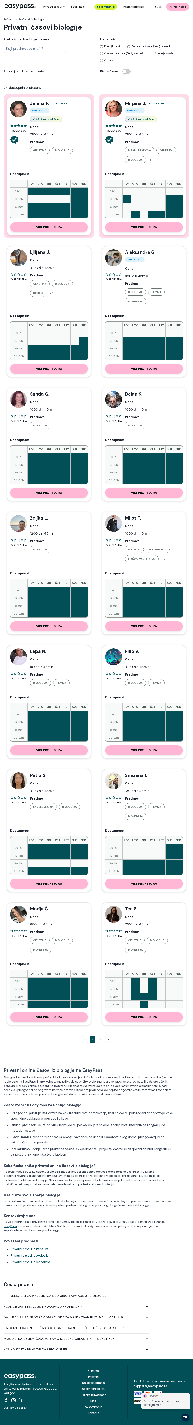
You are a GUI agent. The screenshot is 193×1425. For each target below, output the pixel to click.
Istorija (134, 549)
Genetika (39, 150)
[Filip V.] (113, 656)
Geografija (157, 549)
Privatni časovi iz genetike (30, 1249)
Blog (93, 1401)
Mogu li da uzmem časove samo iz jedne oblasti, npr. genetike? (59, 1339)
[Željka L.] (18, 523)
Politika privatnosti (93, 1395)
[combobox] (35, 49)
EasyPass (10, 1226)
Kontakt (93, 1413)
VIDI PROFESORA (49, 227)
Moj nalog (180, 6)
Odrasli (109, 60)
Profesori (24, 19)
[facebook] (6, 1400)
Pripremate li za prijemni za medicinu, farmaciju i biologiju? (56, 1296)
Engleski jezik (43, 807)
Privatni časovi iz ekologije (30, 1255)
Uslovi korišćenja (93, 1389)
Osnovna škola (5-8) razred (123, 53)
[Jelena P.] (18, 108)
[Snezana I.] (113, 780)
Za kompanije (106, 6)
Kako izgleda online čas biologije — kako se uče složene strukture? (64, 1328)
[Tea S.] (113, 914)
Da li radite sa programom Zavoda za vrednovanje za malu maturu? (63, 1317)
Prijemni (93, 1377)
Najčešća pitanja (93, 1383)
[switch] (126, 71)
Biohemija (135, 301)
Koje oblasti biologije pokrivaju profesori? (43, 1307)
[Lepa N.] (18, 656)
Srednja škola (164, 53)
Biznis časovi (109, 71)
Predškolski (112, 46)
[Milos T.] (113, 523)
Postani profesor (133, 6)
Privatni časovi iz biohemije (30, 1262)
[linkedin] (21, 1400)
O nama (93, 1371)
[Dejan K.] (113, 399)
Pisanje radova (139, 150)
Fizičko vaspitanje (141, 559)
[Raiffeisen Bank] (138, 1401)
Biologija (62, 150)
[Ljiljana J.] (18, 257)
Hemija (38, 293)
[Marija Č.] (18, 914)
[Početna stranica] (20, 6)
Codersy (21, 1408)
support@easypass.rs (150, 1386)
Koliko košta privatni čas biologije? (35, 1349)
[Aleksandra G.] (113, 257)
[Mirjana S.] (113, 108)
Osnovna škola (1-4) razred (150, 46)
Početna (9, 19)
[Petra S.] (18, 780)
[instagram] (13, 1400)
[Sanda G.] (18, 399)
